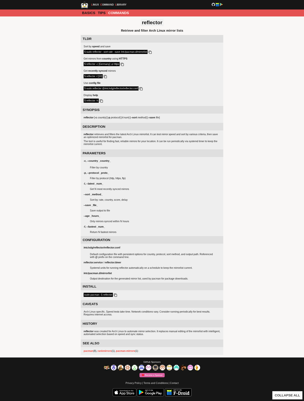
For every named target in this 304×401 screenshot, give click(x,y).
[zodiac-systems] (114, 368)
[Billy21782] (190, 368)
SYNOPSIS (91, 110)
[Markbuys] (176, 368)
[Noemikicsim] (183, 368)
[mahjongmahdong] (148, 368)
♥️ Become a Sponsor (152, 375)
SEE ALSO (91, 343)
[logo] (84, 5)
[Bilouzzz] (127, 368)
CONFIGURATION (96, 240)
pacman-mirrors (125, 351)
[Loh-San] (169, 368)
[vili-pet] (155, 368)
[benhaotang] (141, 368)
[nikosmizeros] (121, 368)
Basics (88, 13)
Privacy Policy (134, 383)
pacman (88, 351)
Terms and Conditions (155, 383)
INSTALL (89, 286)
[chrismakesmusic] (162, 368)
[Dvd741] (134, 368)
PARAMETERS (94, 153)
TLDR (87, 39)
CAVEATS (90, 304)
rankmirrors (105, 351)
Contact (174, 383)
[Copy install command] (115, 295)
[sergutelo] (197, 368)
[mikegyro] (107, 368)
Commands (118, 13)
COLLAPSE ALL (287, 395)
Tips (102, 13)
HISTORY (90, 323)
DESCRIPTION (94, 126)
